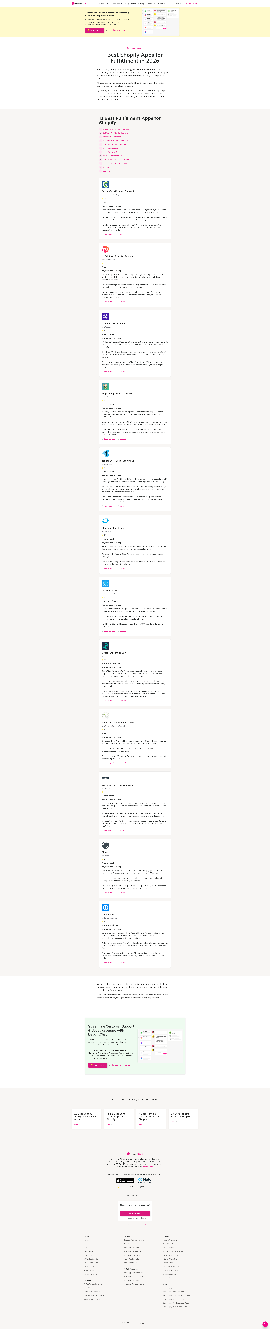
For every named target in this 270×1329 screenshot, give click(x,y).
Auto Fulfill (107, 171)
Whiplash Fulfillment (112, 137)
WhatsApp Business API (132, 1255)
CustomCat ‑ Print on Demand (116, 129)
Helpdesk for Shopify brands (134, 1240)
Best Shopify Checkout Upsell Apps (176, 1303)
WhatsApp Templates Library (134, 1284)
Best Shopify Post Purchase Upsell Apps (177, 1307)
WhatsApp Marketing (131, 1248)
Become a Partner (91, 1274)
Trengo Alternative (169, 1278)
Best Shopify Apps (135, 48)
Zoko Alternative (169, 1244)
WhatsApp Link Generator (133, 1273)
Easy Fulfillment (110, 152)
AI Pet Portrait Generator (93, 1284)
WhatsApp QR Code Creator (134, 1276)
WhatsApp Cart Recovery (133, 1251)
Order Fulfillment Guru (112, 156)
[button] (104, 4)
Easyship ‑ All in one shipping (115, 163)
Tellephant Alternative (171, 1267)
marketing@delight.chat (142, 1224)
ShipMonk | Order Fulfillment (115, 141)
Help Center (130, 4)
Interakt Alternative (170, 1240)
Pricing (141, 4)
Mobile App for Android (132, 1259)
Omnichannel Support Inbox (134, 1244)
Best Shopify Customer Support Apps (176, 1295)
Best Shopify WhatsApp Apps (173, 1292)
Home (86, 1240)
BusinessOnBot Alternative (173, 1251)
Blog (85, 1248)
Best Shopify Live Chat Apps (173, 1299)
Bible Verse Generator (92, 1292)
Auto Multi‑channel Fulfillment (116, 160)
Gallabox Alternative (170, 1263)
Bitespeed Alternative (171, 1255)
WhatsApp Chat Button (132, 1280)
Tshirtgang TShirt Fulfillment (115, 144)
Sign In (179, 4)
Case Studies (88, 1255)
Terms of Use (89, 1267)
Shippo (106, 167)
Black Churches (89, 1288)
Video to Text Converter (92, 1299)
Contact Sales (135, 1213)
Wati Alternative (169, 1248)
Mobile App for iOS (130, 1263)
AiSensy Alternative (170, 1259)
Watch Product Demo (92, 1259)
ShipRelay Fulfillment (112, 148)
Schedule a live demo (117, 30)
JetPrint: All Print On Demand (115, 133)
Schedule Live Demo (156, 4)
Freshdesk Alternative (171, 1270)
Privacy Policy (89, 1270)
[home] (79, 3)
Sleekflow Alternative (170, 1274)
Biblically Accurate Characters (94, 1295)
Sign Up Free (191, 4)
